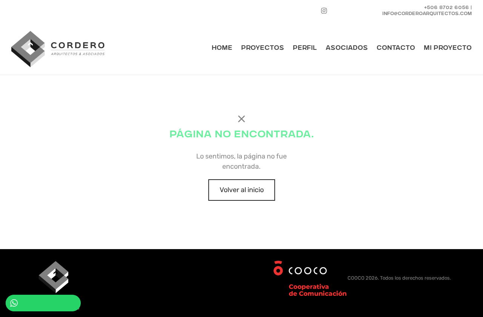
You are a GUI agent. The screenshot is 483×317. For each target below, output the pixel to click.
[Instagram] (324, 11)
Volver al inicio (242, 190)
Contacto (396, 48)
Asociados (347, 48)
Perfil (305, 48)
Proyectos (262, 48)
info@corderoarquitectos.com (427, 14)
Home (222, 48)
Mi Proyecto (448, 48)
